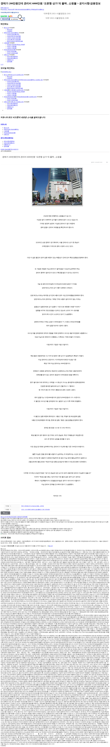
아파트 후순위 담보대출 (14, 36)
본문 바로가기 (5, 7)
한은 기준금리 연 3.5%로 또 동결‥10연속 (32, 506)
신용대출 (6, 43)
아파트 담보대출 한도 (13, 34)
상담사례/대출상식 (12, 58)
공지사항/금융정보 (12, 56)
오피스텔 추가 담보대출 (14, 39)
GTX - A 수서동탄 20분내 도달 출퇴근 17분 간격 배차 (35, 509)
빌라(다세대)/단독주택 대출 (15, 41)
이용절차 (9, 31)
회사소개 (6, 27)
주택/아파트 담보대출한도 (11, 32)
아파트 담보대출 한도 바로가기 (9, 149)
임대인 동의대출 (11, 51)
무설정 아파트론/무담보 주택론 (16, 44)
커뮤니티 (6, 54)
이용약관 (19, 517)
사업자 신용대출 (11, 48)
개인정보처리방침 (11, 517)
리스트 (6, 513)
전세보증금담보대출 (9, 49)
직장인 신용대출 (11, 46)
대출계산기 (10, 60)
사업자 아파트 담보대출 (14, 38)
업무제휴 (9, 61)
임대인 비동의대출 (12, 53)
